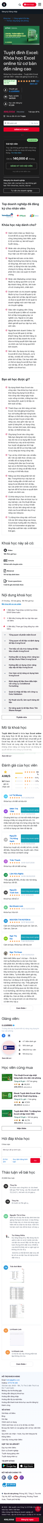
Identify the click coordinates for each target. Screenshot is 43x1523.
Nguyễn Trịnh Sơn (14, 891)
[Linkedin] (10, 1478)
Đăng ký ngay (21, 129)
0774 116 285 (13, 1383)
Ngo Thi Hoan (16, 952)
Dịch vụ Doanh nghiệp (10, 1450)
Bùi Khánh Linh (16, 906)
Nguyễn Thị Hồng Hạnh (14, 838)
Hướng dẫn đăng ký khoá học (13, 1393)
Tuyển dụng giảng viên (10, 1453)
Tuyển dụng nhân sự (9, 1456)
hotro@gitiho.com (13, 1380)
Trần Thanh (15, 860)
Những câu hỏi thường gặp (12, 1390)
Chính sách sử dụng (9, 1422)
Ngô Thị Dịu (13, 937)
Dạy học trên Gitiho (9, 1448)
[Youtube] (16, 1478)
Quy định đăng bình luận (20, 1160)
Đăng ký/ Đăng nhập (9, 12)
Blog (3, 1416)
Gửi (35, 1161)
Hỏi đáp (5, 1419)
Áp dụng (34, 123)
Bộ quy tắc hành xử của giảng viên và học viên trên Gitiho (21, 1429)
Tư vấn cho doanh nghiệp (21, 190)
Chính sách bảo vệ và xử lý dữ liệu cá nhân (18, 1425)
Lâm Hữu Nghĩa (16, 874)
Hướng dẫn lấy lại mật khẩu (12, 1399)
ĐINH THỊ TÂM (14, 810)
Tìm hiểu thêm (16, 153)
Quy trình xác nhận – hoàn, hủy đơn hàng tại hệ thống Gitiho (19, 1435)
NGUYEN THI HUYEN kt (20, 920)
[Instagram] (22, 1478)
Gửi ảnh (5, 1160)
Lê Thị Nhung (16, 795)
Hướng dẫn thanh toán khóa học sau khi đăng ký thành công (20, 1403)
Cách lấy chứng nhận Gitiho (12, 1440)
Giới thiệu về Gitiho (8, 1413)
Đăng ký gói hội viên (22, 166)
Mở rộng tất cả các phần (11, 604)
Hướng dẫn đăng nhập (10, 1396)
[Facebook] (4, 1478)
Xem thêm (21, 1008)
